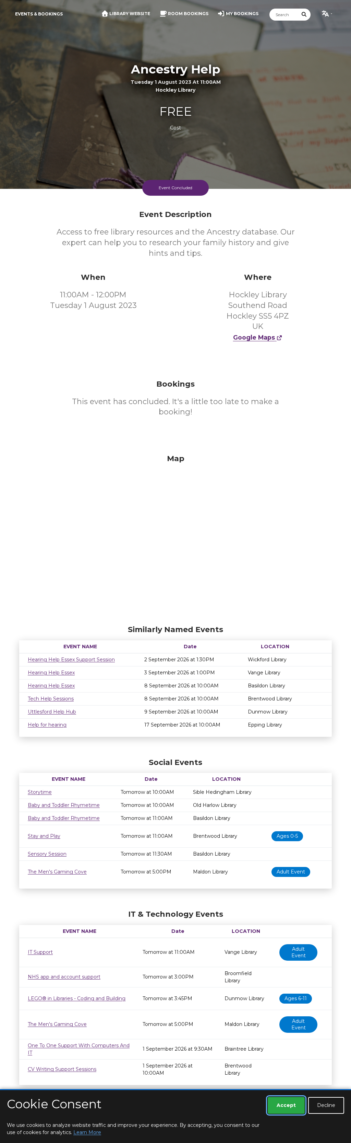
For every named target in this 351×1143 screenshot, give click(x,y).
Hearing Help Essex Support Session (71, 659)
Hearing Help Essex (51, 673)
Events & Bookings (39, 13)
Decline (326, 1105)
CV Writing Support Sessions (62, 1069)
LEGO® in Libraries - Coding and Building (76, 998)
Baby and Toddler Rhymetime (64, 805)
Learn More (87, 1132)
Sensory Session (47, 854)
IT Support (40, 952)
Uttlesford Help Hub (52, 712)
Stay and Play (44, 836)
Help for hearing (47, 725)
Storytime (40, 792)
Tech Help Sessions (51, 699)
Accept (286, 1105)
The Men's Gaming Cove (57, 872)
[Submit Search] (304, 15)
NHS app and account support (64, 977)
